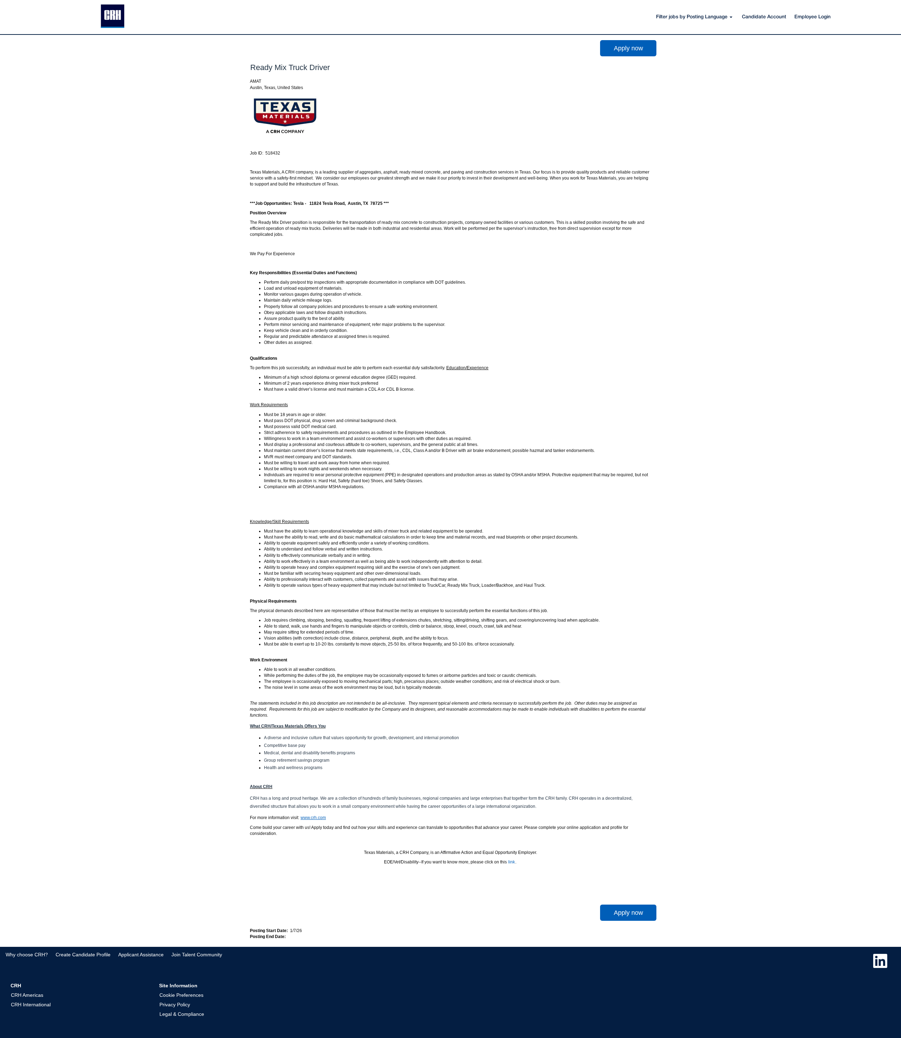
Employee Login (812, 17)
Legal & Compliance (181, 1014)
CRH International (31, 1004)
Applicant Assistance (141, 954)
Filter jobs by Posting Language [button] (692, 17)
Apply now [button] (628, 48)
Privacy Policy (174, 1004)
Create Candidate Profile (83, 954)
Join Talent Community (196, 954)
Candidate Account (764, 17)
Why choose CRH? (27, 954)
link (511, 862)
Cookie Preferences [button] (181, 995)
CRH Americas (27, 995)
